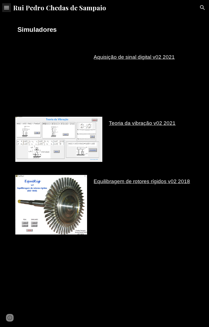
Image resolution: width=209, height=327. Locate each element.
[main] (104, 30)
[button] (6, 7)
